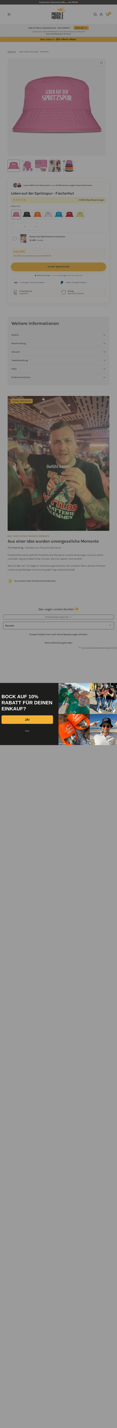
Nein (27, 731)
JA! (27, 719)
